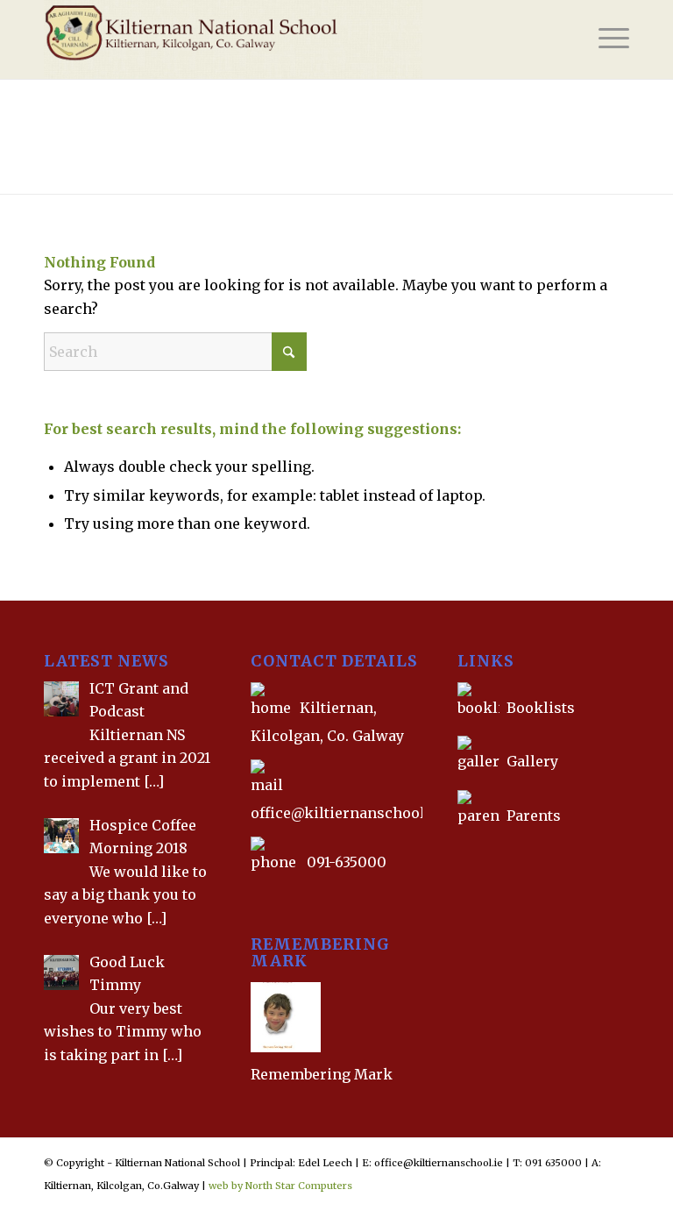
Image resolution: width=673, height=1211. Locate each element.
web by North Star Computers (280, 1185)
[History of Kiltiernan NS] (459, 855)
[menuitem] (605, 39)
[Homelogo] (233, 39)
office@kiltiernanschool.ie (346, 813)
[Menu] (605, 39)
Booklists (541, 707)
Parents (534, 815)
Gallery (530, 761)
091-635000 (346, 862)
